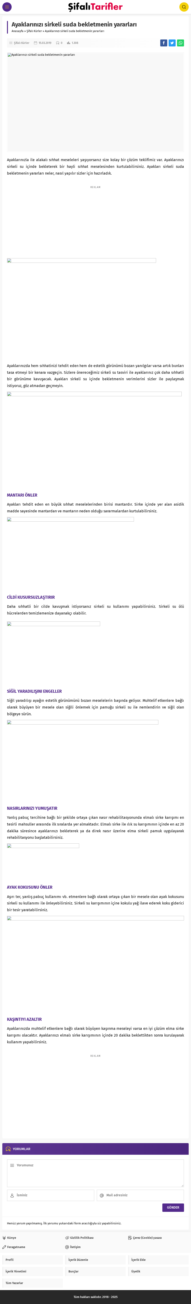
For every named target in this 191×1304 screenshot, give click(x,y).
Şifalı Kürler (34, 31)
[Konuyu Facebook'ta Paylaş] (163, 42)
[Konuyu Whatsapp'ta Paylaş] (180, 42)
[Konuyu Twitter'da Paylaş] (172, 42)
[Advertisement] (95, 220)
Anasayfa (18, 31)
